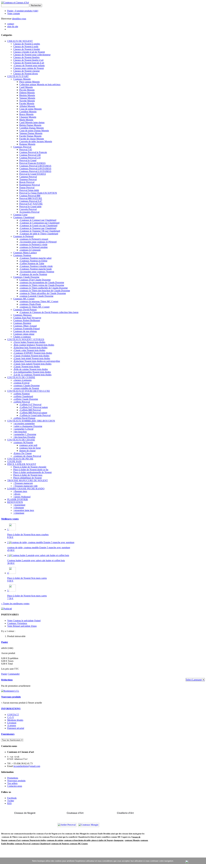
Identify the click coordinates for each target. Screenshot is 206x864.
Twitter (10, 800)
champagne (118, 840)
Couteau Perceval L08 (30, 155)
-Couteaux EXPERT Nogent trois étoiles (32, 353)
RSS (9, 803)
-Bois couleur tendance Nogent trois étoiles (33, 345)
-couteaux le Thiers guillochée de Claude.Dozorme (43, 288)
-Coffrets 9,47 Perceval (30, 404)
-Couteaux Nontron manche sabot (35, 258)
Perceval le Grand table (30, 206)
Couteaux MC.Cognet (23, 298)
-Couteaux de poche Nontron (33, 274)
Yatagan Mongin (27, 98)
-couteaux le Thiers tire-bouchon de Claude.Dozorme (44, 290)
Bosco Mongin (26, 114)
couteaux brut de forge (30, 448)
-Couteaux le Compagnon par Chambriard (39, 222)
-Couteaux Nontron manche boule (35, 269)
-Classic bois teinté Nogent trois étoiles (31, 358)
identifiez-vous (19, 18)
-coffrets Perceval (21, 402)
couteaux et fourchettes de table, (77, 840)
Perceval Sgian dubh (29, 190)
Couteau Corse (20, 214)
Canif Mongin (26, 87)
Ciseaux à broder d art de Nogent (29, 52)
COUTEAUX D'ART (18, 76)
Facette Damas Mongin (30, 136)
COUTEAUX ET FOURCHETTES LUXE (28, 391)
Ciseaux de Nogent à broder (26, 49)
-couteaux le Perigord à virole (33, 244)
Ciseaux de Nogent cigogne (26, 71)
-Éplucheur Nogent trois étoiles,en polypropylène (36, 361)
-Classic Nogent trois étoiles (26, 366)
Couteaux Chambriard (23, 217)
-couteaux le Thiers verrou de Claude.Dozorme (41, 285)
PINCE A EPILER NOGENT (21, 464)
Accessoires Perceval (29, 212)
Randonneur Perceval (29, 185)
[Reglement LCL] (10, 691)
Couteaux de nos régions (25, 331)
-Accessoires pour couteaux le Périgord (38, 241)
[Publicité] (6, 608)
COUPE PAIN (14, 461)
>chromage (18, 507)
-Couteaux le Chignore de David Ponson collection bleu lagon (48, 312)
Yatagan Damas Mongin (30, 133)
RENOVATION (15, 502)
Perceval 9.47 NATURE (31, 204)
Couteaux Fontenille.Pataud (26, 328)
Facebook (12, 798)
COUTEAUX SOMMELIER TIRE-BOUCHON (31, 420)
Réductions (7, 680)
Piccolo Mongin (27, 90)
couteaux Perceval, (23, 843)
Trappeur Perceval (28, 179)
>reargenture (19, 505)
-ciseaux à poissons (22, 380)
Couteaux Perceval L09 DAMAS (35, 168)
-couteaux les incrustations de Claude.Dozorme (41, 282)
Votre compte (13, 13)
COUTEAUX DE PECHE (20, 458)
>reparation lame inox (23, 510)
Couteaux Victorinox (17, 623)
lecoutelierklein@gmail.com (26, 766)
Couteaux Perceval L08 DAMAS (35, 166)
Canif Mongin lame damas (31, 122)
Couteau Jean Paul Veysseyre (27, 317)
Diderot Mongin (27, 92)
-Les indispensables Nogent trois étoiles (32, 372)
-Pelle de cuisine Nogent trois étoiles (30, 369)
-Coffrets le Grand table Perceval (35, 415)
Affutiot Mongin (27, 106)
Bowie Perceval (26, 182)
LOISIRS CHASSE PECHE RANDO (25, 488)
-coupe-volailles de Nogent (26, 388)
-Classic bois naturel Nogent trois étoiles (32, 364)
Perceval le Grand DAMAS (32, 174)
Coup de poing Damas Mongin (34, 130)
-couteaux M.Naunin (23, 442)
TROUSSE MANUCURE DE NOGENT (27, 480)
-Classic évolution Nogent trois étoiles (31, 355)
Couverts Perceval (28, 209)
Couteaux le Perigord (23, 236)
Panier (4, 642)
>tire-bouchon (20, 431)
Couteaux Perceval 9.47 (30, 201)
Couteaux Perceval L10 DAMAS (35, 171)
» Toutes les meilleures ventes (15, 603)
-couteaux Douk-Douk (30, 304)
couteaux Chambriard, (41, 843)
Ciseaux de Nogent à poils (25, 46)
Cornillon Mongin (27, 111)
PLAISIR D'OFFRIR (17, 499)
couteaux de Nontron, (60, 843)
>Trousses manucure (23, 483)
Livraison (11, 722)
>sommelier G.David (23, 429)
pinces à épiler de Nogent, (102, 840)
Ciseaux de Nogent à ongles (26, 43)
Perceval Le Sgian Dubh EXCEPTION (38, 193)
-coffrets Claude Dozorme (25, 399)
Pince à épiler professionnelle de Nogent (32, 472)
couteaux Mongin (132, 840)
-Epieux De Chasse (22, 453)
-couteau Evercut (21, 383)
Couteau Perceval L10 (30, 157)
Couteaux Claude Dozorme (26, 277)
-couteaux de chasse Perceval (27, 456)
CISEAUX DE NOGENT (20, 41)
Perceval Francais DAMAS (32, 163)
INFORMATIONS (11, 708)
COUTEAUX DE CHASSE (21, 439)
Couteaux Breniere (22, 323)
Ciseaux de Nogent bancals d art (28, 62)
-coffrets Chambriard (23, 396)
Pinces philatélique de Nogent (27, 477)
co (9, 840)
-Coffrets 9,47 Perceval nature (33, 407)
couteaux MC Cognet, (79, 843)
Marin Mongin (26, 119)
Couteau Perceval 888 (29, 195)
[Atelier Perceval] (66, 824)
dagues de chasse (27, 450)
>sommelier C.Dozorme (24, 434)
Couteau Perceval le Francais (33, 152)
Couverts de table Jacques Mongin (35, 141)
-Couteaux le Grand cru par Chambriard (38, 225)
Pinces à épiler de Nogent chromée (29, 467)
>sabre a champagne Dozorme (27, 426)
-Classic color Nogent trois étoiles (29, 350)
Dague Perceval (26, 187)
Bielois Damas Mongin (30, 125)
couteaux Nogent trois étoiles (33, 840)
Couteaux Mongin (22, 79)
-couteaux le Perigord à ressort (33, 239)
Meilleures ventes (10, 519)
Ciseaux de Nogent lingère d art (28, 60)
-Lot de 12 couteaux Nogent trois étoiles (32, 374)
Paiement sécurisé (15, 728)
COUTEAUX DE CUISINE (21, 377)
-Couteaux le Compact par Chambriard (37, 220)
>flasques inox (20, 491)
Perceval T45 (25, 149)
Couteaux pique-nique (23, 334)
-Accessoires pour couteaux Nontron (36, 271)
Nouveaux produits (11, 697)
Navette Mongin (27, 100)
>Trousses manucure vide (25, 486)
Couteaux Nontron (22, 255)
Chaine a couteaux (22, 336)
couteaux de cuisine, (55, 840)
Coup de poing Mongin (30, 109)
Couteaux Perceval (22, 147)
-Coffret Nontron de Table (31, 263)
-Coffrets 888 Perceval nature (33, 412)
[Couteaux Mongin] (88, 824)
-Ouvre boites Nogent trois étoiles (29, 342)
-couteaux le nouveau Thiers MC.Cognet (38, 301)
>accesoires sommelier (24, 423)
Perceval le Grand (27, 160)
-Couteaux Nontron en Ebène (33, 260)
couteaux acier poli (28, 445)
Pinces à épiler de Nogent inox (27, 475)
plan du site (12, 26)
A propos (11, 725)
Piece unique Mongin (29, 81)
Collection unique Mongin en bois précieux (39, 84)
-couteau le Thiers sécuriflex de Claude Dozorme (42, 293)
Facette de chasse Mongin (31, 138)
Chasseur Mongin (27, 117)
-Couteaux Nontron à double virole (36, 266)
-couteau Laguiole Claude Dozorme (36, 296)
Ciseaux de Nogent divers (25, 73)
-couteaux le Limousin (30, 250)
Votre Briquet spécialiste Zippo (22, 626)
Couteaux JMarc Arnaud (25, 326)
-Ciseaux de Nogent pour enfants (29, 65)
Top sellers (12, 783)
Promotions (12, 778)
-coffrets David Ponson (24, 418)
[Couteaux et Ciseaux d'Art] (15, 2)
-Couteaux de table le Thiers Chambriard (38, 233)
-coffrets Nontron (21, 393)
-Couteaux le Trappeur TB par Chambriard (39, 231)
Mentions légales (15, 720)
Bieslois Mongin (27, 95)
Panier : (22, 10)
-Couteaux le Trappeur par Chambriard (37, 228)
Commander (14, 674)
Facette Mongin (26, 103)
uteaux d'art (15, 840)
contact (10, 23)
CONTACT (13, 714)
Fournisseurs (7, 734)
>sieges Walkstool (21, 496)
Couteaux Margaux (22, 315)
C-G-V (10, 717)
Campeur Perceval (28, 176)
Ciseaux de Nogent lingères (26, 57)
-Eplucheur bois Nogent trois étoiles (30, 347)
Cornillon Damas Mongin (31, 128)
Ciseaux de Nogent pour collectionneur (32, 54)
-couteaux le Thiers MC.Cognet (34, 307)
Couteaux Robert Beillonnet (26, 320)
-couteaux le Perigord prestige (33, 247)
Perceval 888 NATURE (30, 198)
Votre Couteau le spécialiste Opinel (24, 620)
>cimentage (18, 513)
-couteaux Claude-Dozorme (26, 385)
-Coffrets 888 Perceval (30, 410)
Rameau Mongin (27, 144)
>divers (16, 494)
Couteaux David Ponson (25, 309)
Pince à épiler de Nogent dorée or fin (30, 469)
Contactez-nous (14, 786)
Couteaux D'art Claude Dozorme (35, 279)
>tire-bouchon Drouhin (24, 437)
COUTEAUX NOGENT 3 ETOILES (25, 339)
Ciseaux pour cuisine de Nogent (28, 68)
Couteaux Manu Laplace (25, 252)
